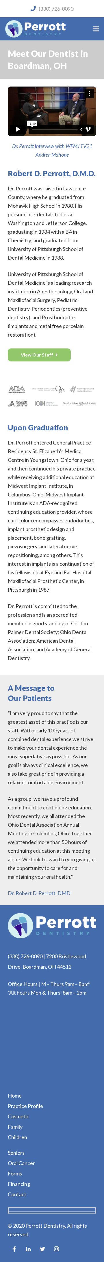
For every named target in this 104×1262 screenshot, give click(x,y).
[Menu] (96, 29)
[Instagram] (56, 1249)
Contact (17, 1194)
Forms (15, 1173)
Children (17, 1137)
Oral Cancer (21, 1163)
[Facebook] (14, 1249)
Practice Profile (25, 1106)
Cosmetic (18, 1116)
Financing (19, 1184)
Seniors (16, 1153)
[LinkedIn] (28, 1249)
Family (15, 1127)
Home (15, 1095)
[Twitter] (42, 1249)
